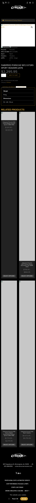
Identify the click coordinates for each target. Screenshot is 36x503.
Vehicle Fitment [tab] (21, 87)
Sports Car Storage (17, 487)
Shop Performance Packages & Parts (17, 484)
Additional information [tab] (8, 87)
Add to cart (13, 75)
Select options (9, 276)
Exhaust (20, 20)
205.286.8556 (8, 466)
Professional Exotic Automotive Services (17, 480)
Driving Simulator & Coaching (14, 491)
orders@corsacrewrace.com (23, 466)
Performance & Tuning (11, 20)
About (26, 491)
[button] (32, 27)
